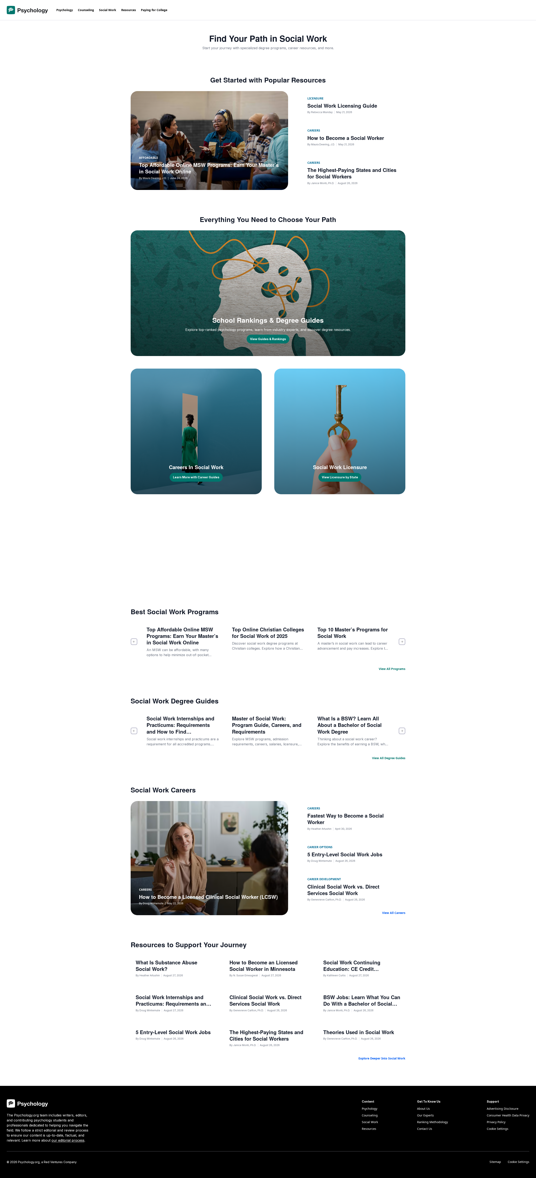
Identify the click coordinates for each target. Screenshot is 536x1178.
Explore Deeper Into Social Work (381, 1058)
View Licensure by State (340, 477)
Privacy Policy (496, 1122)
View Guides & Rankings (268, 339)
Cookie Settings (518, 1162)
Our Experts (425, 1115)
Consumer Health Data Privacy (508, 1115)
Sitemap (495, 1162)
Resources (128, 10)
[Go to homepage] (27, 10)
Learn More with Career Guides (196, 477)
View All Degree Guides (388, 758)
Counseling (86, 10)
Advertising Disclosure (502, 1109)
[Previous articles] (134, 641)
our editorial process (68, 1140)
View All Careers (393, 913)
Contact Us (424, 1129)
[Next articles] (402, 641)
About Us (423, 1109)
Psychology (64, 10)
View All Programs (392, 669)
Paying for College (154, 10)
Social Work (107, 10)
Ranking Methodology (432, 1122)
